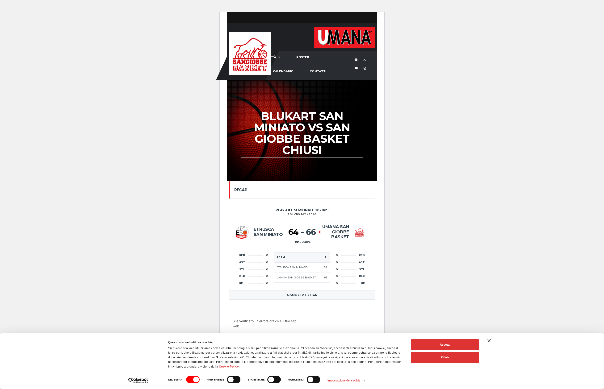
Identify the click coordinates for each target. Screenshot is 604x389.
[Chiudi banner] (489, 340)
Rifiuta (445, 357)
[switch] (233, 379)
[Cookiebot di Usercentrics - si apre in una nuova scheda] (138, 380)
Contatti (318, 71)
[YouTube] (357, 69)
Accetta (445, 344)
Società (269, 57)
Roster (302, 57)
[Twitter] (365, 60)
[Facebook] (357, 60)
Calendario (283, 71)
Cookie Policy (229, 366)
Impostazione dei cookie (343, 380)
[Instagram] (365, 69)
